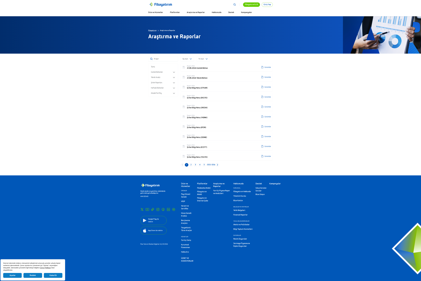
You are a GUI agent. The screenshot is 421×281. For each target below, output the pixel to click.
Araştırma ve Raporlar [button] (219, 185)
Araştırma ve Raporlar (196, 12)
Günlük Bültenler (157, 72)
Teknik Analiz (155, 77)
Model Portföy (156, 93)
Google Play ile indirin (153, 220)
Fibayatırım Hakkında (242, 192)
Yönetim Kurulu (239, 196)
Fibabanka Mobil (203, 188)
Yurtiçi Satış (186, 240)
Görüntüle (267, 67)
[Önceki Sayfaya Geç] (182, 165)
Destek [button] (259, 184)
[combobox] (187, 59)
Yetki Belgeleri (239, 210)
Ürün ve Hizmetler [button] (185, 185)
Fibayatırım (152, 30)
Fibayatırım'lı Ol (251, 5)
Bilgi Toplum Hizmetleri (243, 229)
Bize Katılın (238, 201)
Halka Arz (185, 252)
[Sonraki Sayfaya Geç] (217, 165)
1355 (209, 165)
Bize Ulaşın (260, 194)
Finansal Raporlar (240, 215)
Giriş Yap (267, 5)
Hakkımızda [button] (238, 184)
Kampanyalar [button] (275, 184)
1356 (213, 165)
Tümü (153, 67)
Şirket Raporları (156, 83)
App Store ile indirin (155, 230)
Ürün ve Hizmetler (155, 12)
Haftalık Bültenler (157, 88)
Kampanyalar (246, 12)
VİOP (183, 201)
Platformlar (175, 12)
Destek (231, 12)
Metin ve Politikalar (241, 225)
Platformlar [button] (202, 184)
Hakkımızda (216, 12)
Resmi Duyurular (240, 239)
